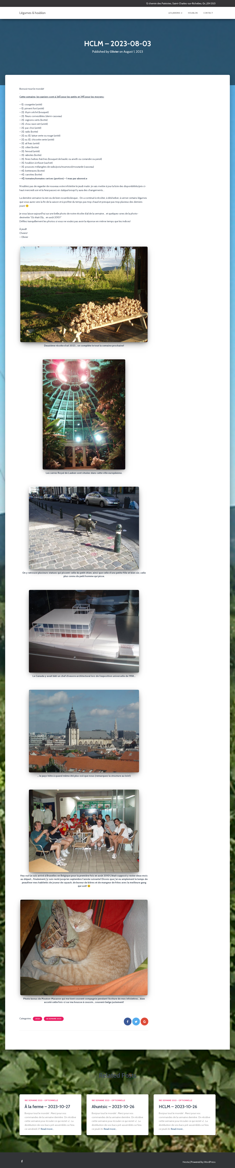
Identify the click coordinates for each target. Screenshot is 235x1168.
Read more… (47, 1128)
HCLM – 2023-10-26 (178, 1106)
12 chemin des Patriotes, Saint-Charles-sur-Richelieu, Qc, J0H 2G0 (181, 3)
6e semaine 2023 (53, 1019)
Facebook (21, 1161)
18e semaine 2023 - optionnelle (41, 1100)
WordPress (210, 1162)
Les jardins (174, 13)
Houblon (193, 13)
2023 (37, 1019)
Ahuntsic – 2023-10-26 (113, 1106)
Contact (208, 13)
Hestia (186, 1162)
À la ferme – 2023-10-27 (47, 1106)
